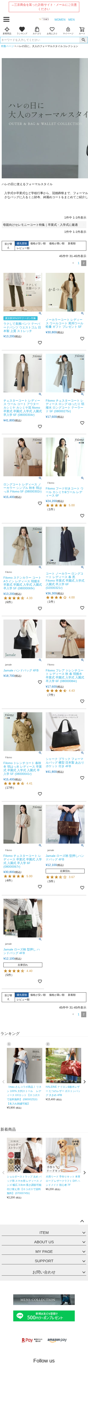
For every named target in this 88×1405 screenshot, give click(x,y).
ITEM (44, 1232)
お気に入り (52, 33)
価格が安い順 (38, 243)
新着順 (72, 243)
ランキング (22, 33)
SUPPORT (44, 1261)
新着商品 (7, 33)
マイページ (68, 33)
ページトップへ (82, 1221)
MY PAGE (44, 1251)
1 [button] (78, 263)
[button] (73, 263)
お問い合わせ (44, 1272)
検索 (83, 40)
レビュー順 (23, 248)
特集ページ (7, 46)
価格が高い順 (57, 243)
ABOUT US (44, 1242)
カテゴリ (37, 33)
